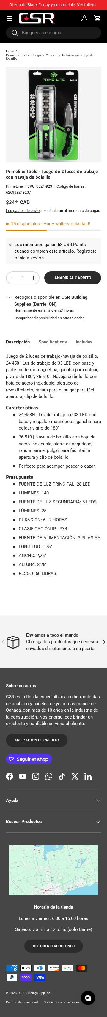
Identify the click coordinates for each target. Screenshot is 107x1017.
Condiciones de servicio (61, 1002)
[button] (97, 18)
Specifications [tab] (53, 342)
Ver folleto (86, 4)
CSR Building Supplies (34, 993)
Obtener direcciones (54, 946)
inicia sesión (31, 258)
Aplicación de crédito (36, 740)
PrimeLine (14, 186)
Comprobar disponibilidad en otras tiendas (49, 318)
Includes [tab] (84, 342)
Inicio (10, 51)
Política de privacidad (22, 1002)
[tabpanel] (53, 465)
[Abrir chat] (88, 998)
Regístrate (86, 251)
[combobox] (53, 33)
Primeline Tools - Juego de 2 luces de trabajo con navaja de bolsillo (50, 57)
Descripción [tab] (18, 342)
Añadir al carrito (72, 278)
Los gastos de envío (23, 210)
